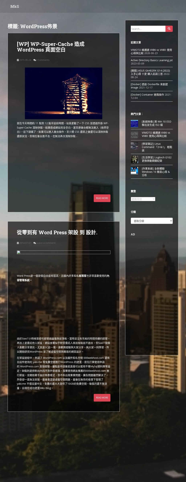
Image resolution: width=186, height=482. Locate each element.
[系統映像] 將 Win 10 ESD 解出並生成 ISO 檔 (156, 123)
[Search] (169, 29)
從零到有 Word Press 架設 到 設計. (57, 232)
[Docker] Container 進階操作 (147, 94)
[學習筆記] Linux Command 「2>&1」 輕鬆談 (157, 147)
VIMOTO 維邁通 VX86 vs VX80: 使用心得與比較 (156, 134)
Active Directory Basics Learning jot (152, 60)
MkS (14, 6)
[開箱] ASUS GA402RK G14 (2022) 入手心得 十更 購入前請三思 (150, 72)
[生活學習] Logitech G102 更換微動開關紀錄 (156, 159)
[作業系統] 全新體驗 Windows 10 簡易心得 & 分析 (156, 172)
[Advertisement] (63, 165)
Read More (102, 198)
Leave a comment (45, 242)
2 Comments (43, 60)
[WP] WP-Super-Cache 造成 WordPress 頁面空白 (50, 47)
